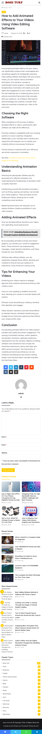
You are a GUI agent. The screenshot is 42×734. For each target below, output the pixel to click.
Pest (4, 711)
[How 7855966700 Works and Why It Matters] (7, 550)
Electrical (6, 704)
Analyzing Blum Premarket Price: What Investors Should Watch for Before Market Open (27, 628)
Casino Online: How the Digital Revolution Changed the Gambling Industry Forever (27, 643)
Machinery (6, 714)
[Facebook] (6, 367)
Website (4, 453)
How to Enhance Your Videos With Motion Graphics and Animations (31, 520)
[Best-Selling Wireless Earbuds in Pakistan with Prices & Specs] (7, 595)
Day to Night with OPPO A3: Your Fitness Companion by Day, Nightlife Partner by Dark (11, 497)
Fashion (5, 687)
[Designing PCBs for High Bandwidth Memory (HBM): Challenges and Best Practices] (31, 487)
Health (5, 673)
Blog (4, 683)
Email (4, 445)
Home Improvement (10, 677)
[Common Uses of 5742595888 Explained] (7, 568)
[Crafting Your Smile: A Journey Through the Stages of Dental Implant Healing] (7, 606)
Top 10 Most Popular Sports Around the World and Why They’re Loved (27, 615)
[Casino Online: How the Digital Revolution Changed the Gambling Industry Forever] (7, 646)
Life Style (6, 700)
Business (6, 670)
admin (21, 393)
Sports (5, 680)
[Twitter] (11, 367)
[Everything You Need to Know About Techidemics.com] (7, 559)
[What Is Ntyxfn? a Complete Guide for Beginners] (7, 540)
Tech (10, 7)
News (5, 690)
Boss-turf (6, 663)
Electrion (6, 707)
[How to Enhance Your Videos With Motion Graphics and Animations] (31, 511)
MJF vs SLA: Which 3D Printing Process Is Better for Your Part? (11, 520)
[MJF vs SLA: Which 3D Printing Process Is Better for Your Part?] (11, 511)
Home (5, 7)
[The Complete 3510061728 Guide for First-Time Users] (7, 578)
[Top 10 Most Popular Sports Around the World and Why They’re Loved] (7, 617)
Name (4, 437)
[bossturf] (14, 2)
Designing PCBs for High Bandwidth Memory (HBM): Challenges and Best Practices (31, 497)
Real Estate (7, 694)
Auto (4, 697)
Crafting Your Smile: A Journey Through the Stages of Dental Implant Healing (26, 605)
